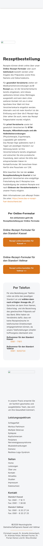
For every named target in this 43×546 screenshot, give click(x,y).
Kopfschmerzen (15, 436)
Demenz (12, 449)
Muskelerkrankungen (17, 446)
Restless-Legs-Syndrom (19, 452)
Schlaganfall (13, 423)
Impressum (13, 482)
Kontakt (11, 473)
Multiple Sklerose (16, 430)
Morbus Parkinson (16, 426)
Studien (11, 479)
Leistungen (13, 466)
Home (10, 463)
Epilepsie (12, 433)
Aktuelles (12, 476)
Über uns (12, 469)
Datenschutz (13, 486)
